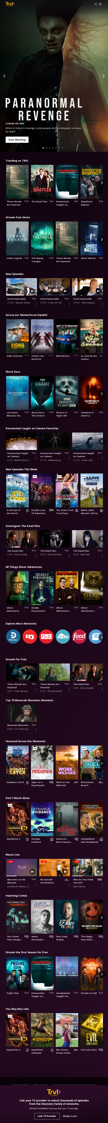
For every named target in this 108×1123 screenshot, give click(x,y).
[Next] (103, 76)
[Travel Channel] (10, 4)
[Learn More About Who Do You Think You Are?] (102, 885)
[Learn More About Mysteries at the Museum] (36, 885)
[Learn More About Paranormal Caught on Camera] (36, 458)
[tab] (43, 147)
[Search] (94, 4)
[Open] (100, 4)
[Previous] (4, 76)
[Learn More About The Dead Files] (36, 556)
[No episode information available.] (69, 885)
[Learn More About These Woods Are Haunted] (36, 689)
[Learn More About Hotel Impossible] (36, 304)
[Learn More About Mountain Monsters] (36, 730)
